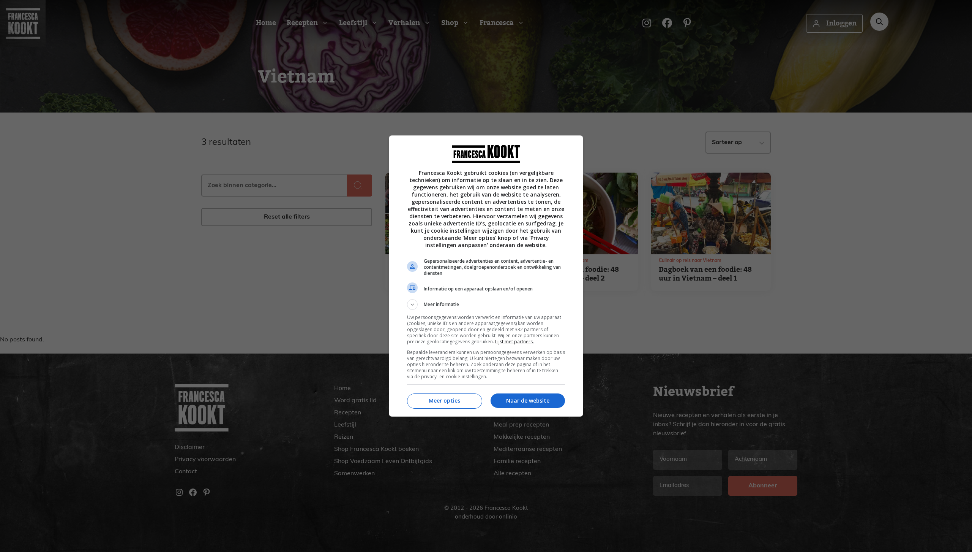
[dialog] (486, 276)
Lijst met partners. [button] (514, 341)
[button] (486, 304)
